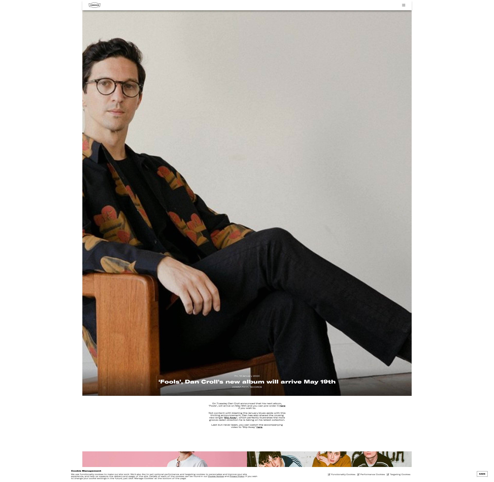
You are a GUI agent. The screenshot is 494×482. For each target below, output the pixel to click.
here (282, 406)
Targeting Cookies (400, 474)
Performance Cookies (372, 474)
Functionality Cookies (343, 474)
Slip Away (230, 417)
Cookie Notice (216, 476)
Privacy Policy (237, 476)
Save (482, 474)
